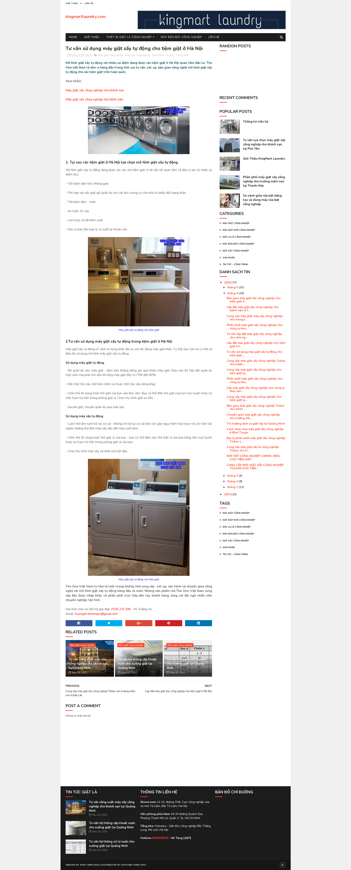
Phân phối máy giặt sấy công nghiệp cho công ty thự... (255, 380)
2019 (227, 494)
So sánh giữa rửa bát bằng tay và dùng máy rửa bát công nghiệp (262, 200)
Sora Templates (90, 864)
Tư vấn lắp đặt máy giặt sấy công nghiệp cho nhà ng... (254, 335)
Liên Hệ (88, 3)
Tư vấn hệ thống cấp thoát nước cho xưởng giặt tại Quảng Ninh (137, 663)
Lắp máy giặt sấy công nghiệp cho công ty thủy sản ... (256, 389)
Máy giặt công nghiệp (111, 55)
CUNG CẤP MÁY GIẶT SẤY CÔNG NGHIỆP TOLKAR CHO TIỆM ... (255, 466)
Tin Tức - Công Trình (177, 55)
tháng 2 (233, 481)
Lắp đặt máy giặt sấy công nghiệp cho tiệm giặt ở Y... (256, 344)
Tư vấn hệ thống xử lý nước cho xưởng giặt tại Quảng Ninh (186, 663)
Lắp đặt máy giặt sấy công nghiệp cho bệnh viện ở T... (253, 309)
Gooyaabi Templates (133, 864)
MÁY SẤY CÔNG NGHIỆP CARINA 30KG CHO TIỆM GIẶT (253, 457)
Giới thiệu (72, 3)
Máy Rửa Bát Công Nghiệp (181, 37)
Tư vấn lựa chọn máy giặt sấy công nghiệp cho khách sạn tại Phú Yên (264, 144)
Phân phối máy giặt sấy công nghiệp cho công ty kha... (255, 326)
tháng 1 (233, 487)
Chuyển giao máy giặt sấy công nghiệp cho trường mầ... (253, 416)
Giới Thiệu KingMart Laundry (264, 159)
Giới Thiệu (92, 37)
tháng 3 (233, 476)
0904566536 (160, 838)
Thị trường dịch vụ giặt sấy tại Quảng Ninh (256, 424)
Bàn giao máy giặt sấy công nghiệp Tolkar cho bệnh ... (256, 407)
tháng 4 (233, 293)
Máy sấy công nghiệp (137, 55)
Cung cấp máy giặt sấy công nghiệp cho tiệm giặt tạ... (254, 371)
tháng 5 (233, 287)
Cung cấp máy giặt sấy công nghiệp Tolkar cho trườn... (256, 362)
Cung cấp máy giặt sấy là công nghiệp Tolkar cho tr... (253, 448)
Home (73, 37)
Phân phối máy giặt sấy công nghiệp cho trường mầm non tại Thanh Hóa (264, 181)
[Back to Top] (283, 865)
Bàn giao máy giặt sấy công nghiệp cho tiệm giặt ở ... (254, 300)
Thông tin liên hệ (255, 122)
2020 (227, 282)
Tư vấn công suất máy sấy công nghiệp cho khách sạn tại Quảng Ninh (88, 663)
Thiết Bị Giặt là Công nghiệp (129, 37)
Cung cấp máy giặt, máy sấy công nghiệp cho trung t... (255, 317)
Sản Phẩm (158, 55)
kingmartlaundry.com (86, 16)
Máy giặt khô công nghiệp (239, 230)
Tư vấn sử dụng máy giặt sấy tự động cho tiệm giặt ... (254, 353)
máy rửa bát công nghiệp (238, 243)
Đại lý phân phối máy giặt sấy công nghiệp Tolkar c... (256, 439)
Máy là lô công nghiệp (237, 236)
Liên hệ (213, 37)
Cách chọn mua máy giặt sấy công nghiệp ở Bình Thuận (255, 430)
